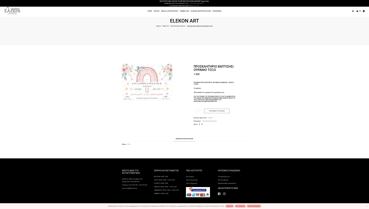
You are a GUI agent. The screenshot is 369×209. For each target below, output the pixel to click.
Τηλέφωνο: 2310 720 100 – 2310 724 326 (134, 185)
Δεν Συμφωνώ (240, 206)
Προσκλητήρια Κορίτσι (178, 26)
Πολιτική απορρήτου (254, 206)
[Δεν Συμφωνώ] (367, 206)
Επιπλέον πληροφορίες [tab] (184, 139)
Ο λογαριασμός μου (224, 176)
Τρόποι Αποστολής (192, 180)
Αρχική (158, 26)
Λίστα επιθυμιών (223, 180)
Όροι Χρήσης (190, 176)
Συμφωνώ (229, 206)
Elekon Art (165, 26)
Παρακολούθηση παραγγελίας (227, 183)
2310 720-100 (196, 5)
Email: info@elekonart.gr (129, 188)
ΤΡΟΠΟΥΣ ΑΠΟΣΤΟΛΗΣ (196, 3)
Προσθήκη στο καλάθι (217, 111)
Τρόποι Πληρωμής (191, 183)
